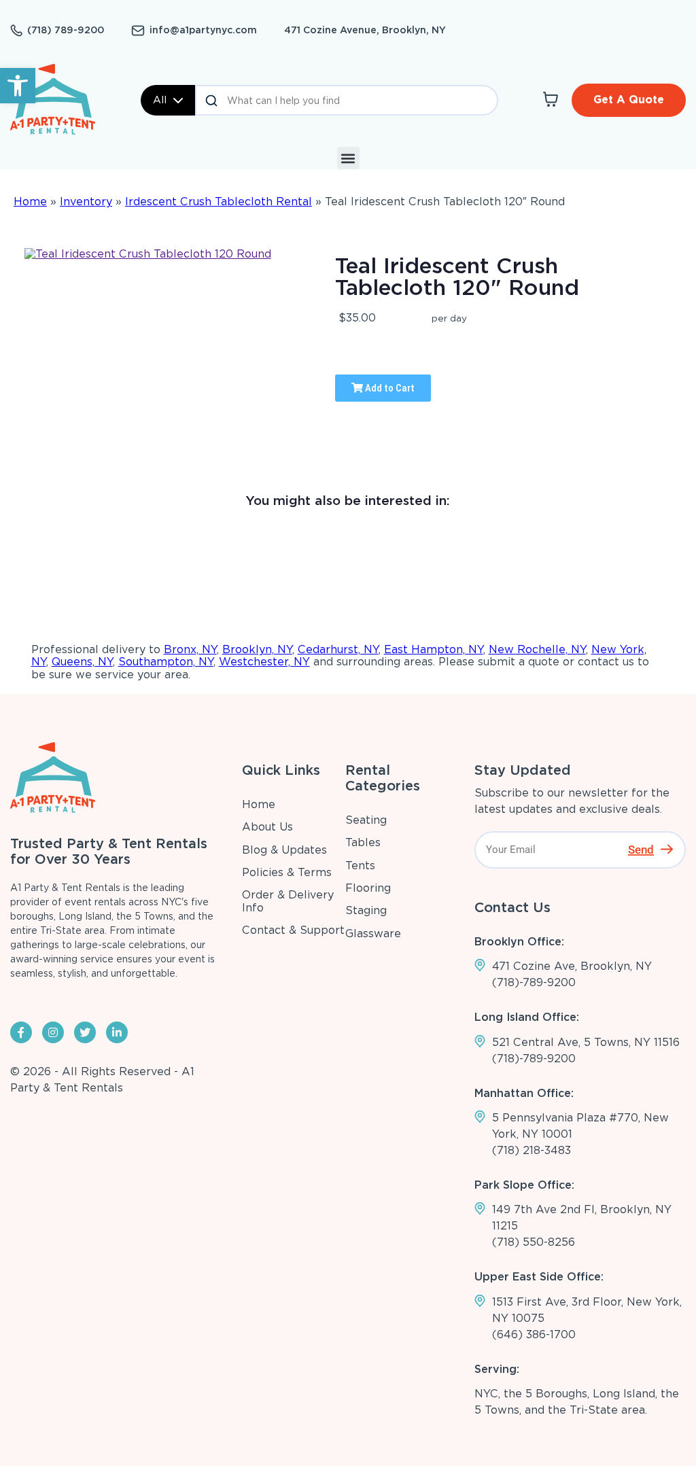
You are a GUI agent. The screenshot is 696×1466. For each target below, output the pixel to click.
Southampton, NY (165, 661)
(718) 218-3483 (531, 1150)
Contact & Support (293, 930)
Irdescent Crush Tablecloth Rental (218, 201)
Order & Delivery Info (288, 900)
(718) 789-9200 (65, 29)
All (160, 100)
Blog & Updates (284, 849)
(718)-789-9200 (534, 982)
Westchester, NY (264, 661)
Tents (360, 865)
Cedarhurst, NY (338, 649)
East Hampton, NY (433, 649)
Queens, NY (82, 661)
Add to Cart (389, 388)
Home (30, 201)
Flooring (368, 888)
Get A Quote (628, 99)
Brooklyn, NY (257, 649)
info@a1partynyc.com (203, 29)
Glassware (373, 933)
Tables (363, 842)
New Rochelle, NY (537, 649)
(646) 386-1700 (534, 1334)
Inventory (86, 201)
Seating (366, 820)
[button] (17, 85)
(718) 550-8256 (533, 1242)
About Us (267, 826)
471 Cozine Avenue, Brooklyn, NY (365, 29)
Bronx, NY (190, 649)
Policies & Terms (287, 872)
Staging (366, 910)
